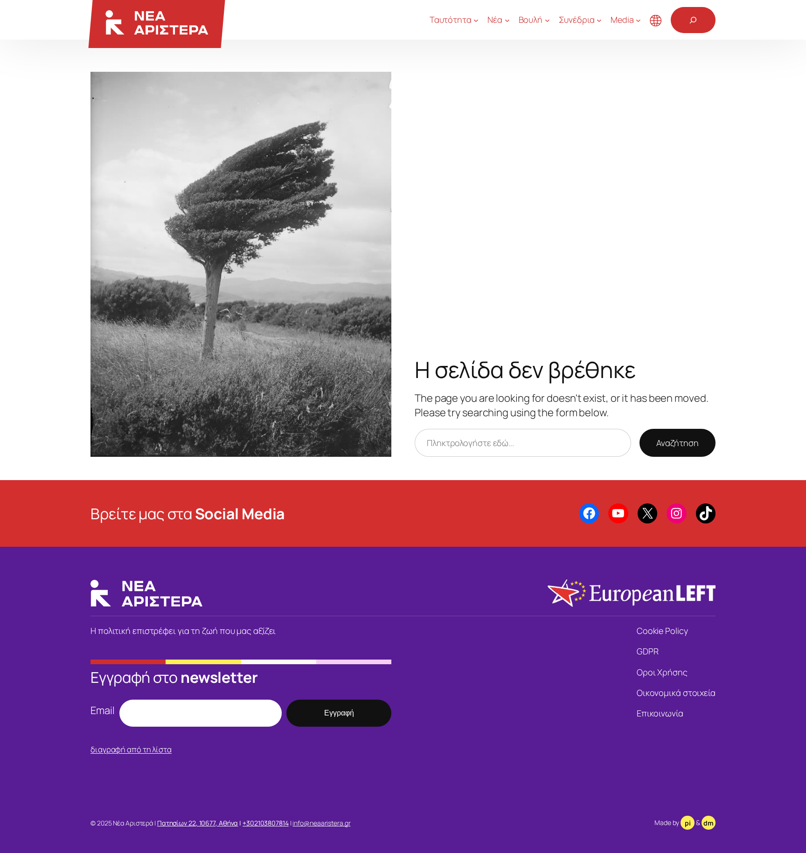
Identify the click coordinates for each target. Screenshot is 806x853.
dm (708, 823)
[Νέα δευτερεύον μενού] (507, 19)
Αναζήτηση (677, 442)
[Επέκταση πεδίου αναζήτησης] (693, 20)
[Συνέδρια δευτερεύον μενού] (599, 19)
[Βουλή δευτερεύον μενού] (547, 19)
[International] (656, 20)
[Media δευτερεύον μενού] (638, 19)
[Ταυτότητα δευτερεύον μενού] (476, 19)
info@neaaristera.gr (321, 823)
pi (688, 823)
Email (102, 710)
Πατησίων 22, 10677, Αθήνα (197, 823)
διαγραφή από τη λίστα (131, 749)
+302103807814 (266, 823)
